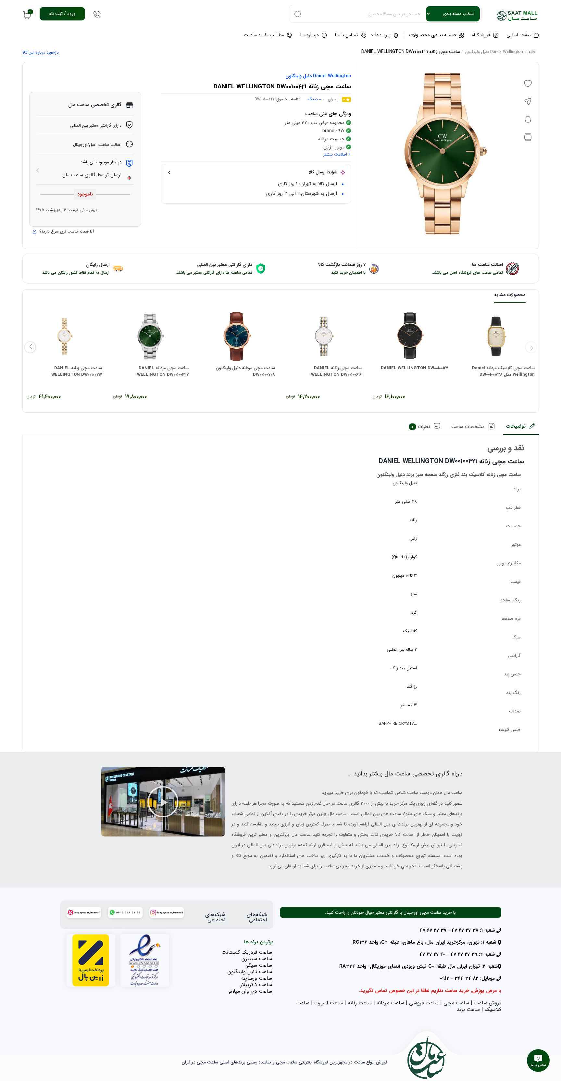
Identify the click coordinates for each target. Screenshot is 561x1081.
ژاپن (413, 538)
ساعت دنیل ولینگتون (250, 972)
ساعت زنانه (360, 1003)
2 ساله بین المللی (402, 649)
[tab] (521, 428)
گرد (414, 612)
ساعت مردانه (390, 1003)
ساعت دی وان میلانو (250, 991)
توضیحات (516, 426)
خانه (532, 51)
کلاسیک (410, 631)
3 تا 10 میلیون (405, 575)
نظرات (420, 427)
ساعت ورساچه (256, 978)
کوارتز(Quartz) (404, 557)
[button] (163, 802)
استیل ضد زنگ (404, 668)
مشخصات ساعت (468, 427)
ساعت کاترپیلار (256, 985)
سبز (414, 594)
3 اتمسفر (409, 705)
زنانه (413, 520)
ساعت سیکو (259, 965)
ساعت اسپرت (328, 1003)
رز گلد (412, 686)
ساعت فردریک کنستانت (246, 952)
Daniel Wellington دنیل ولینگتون (494, 51)
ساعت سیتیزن (257, 959)
